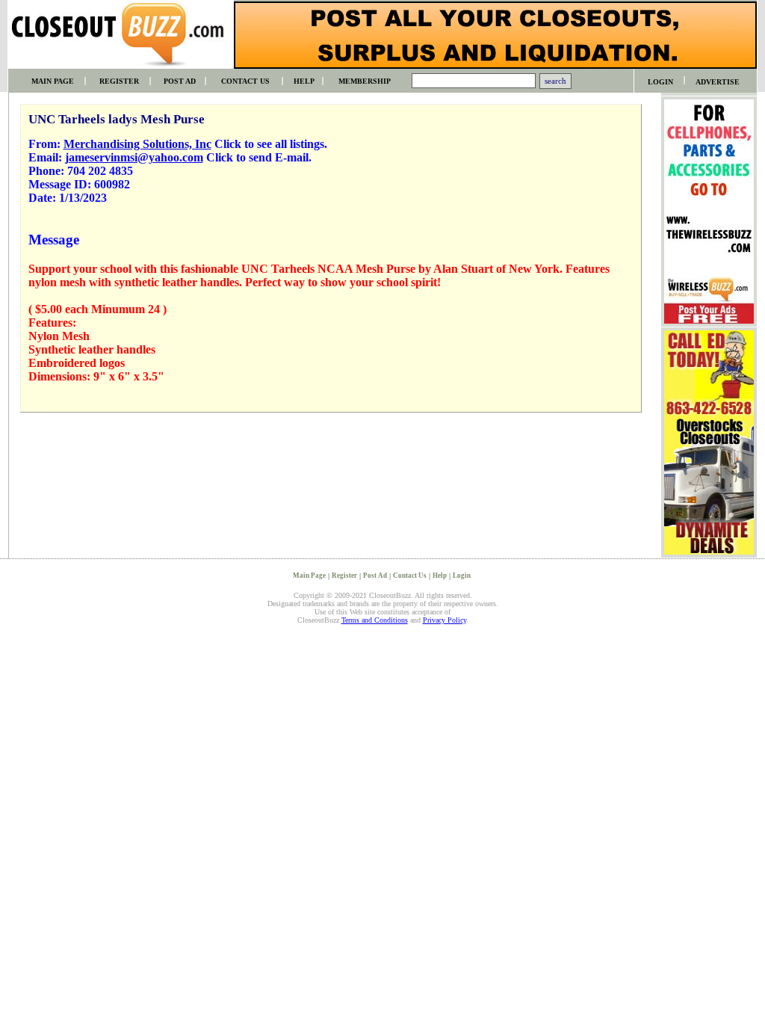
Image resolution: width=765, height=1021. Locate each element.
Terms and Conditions (374, 620)
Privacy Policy (444, 620)
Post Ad (375, 575)
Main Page (309, 575)
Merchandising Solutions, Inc (137, 144)
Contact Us (410, 575)
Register (344, 575)
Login (462, 575)
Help (440, 575)
